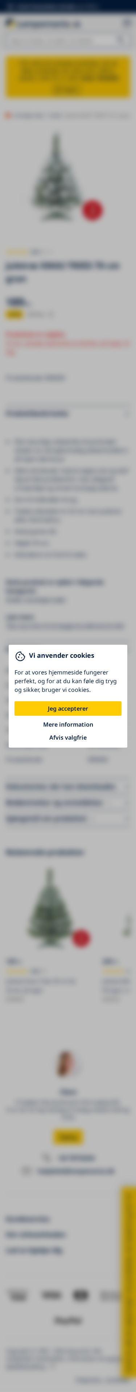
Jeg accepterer (68, 708)
